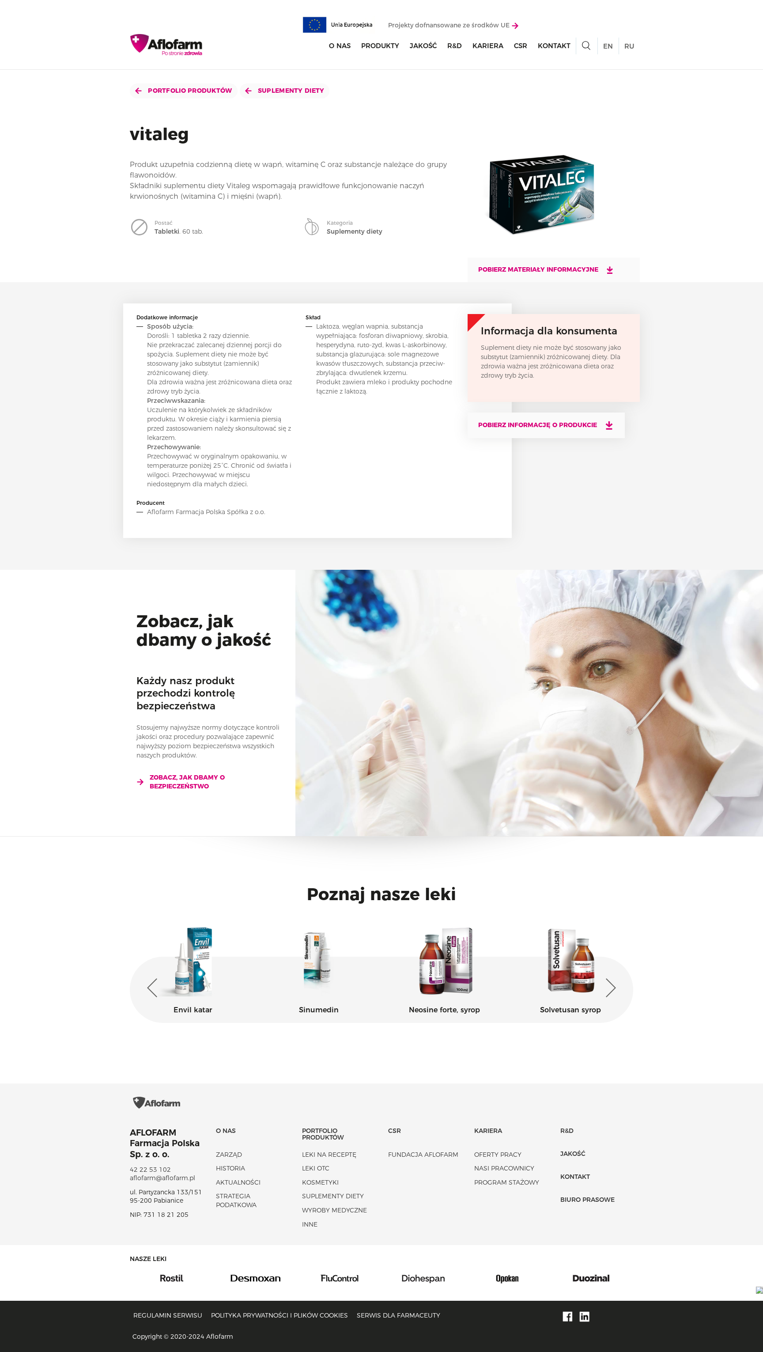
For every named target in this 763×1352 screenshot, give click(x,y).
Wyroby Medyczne (334, 1210)
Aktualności (238, 1182)
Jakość (423, 46)
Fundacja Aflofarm (423, 1155)
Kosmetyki (320, 1182)
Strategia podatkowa (236, 1200)
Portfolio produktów (189, 91)
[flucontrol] (256, 1278)
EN (608, 46)
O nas (340, 46)
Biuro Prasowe (587, 1200)
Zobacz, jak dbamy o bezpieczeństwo (187, 781)
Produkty (380, 46)
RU (629, 46)
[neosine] (592, 1278)
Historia (230, 1168)
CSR (520, 46)
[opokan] (424, 1278)
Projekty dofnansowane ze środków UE (449, 25)
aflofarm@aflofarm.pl (162, 1178)
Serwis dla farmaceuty (398, 1315)
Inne (309, 1224)
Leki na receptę (329, 1155)
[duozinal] (508, 1278)
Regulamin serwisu (167, 1315)
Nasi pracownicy (504, 1168)
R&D (454, 46)
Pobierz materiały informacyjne (539, 269)
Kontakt (554, 46)
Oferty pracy (497, 1155)
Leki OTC (315, 1168)
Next (609, 988)
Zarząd (229, 1155)
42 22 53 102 (150, 1170)
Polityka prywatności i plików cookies (279, 1315)
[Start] (167, 45)
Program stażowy (506, 1182)
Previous (154, 988)
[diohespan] (340, 1278)
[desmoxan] (172, 1278)
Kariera (487, 46)
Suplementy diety (290, 91)
